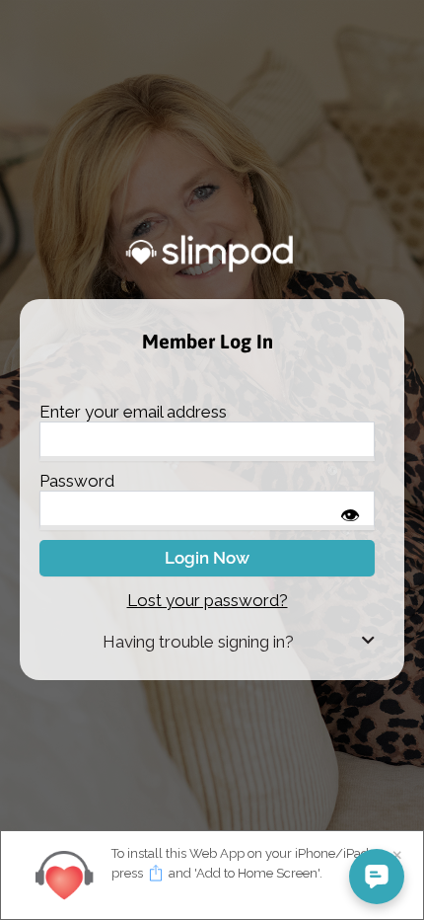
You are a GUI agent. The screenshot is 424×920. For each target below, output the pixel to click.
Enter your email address (133, 412)
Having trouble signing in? (198, 642)
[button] (207, 642)
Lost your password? (207, 600)
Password (76, 481)
